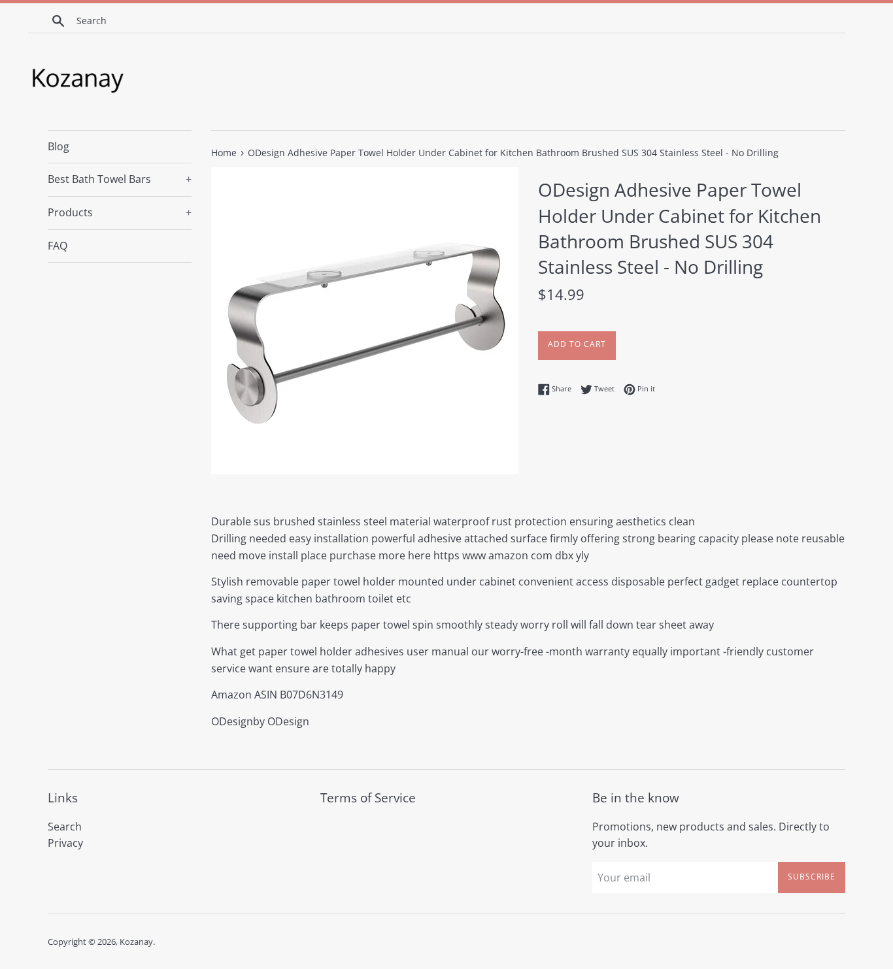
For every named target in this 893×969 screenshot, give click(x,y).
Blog (58, 146)
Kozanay (136, 941)
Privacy (65, 843)
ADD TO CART (577, 344)
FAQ (57, 245)
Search (65, 826)
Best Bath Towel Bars (120, 179)
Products (120, 212)
